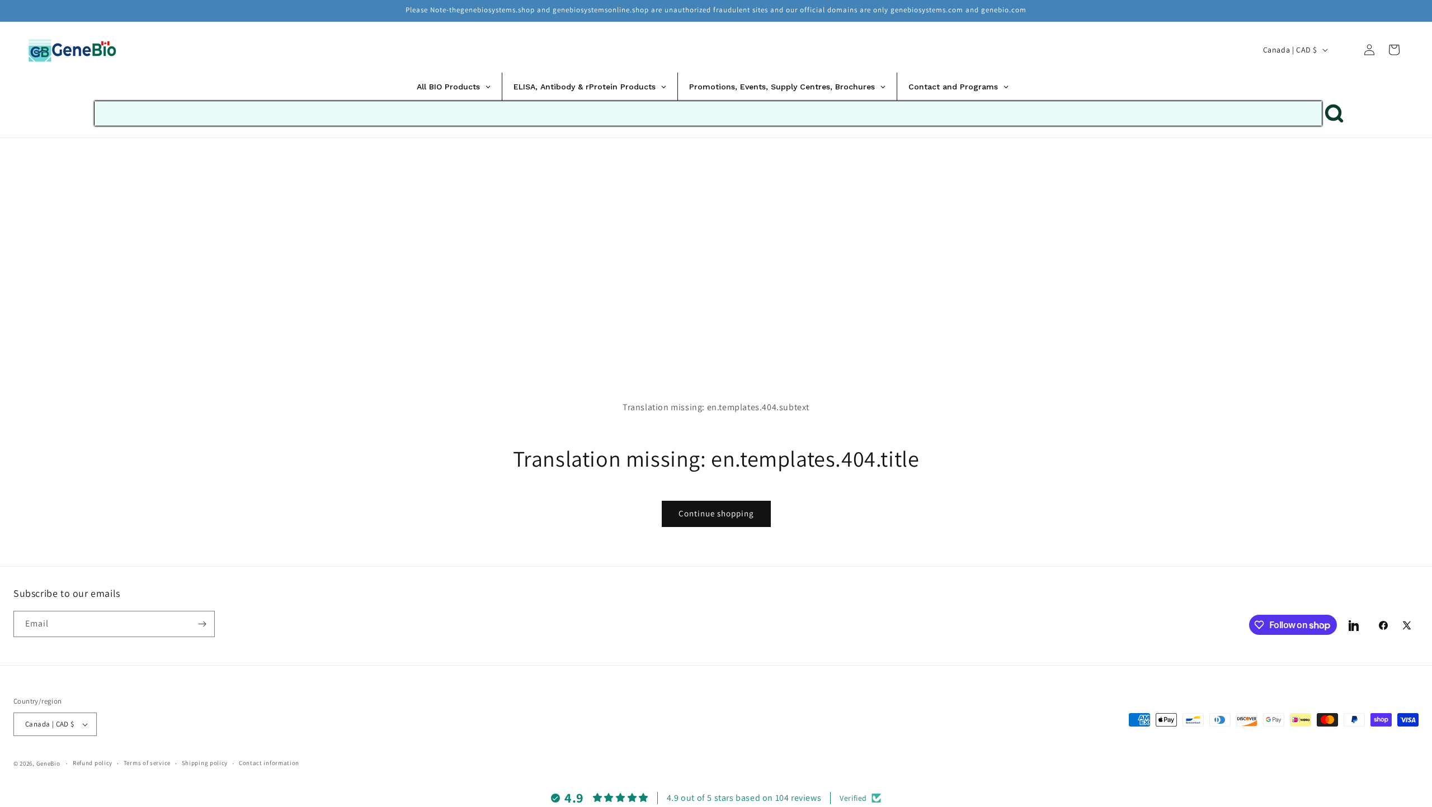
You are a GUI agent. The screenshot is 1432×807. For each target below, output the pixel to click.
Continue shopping (716, 513)
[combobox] (708, 113)
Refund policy (92, 763)
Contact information (269, 763)
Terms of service (147, 763)
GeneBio (49, 763)
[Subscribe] (202, 624)
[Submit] (1334, 113)
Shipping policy (205, 763)
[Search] (1344, 49)
